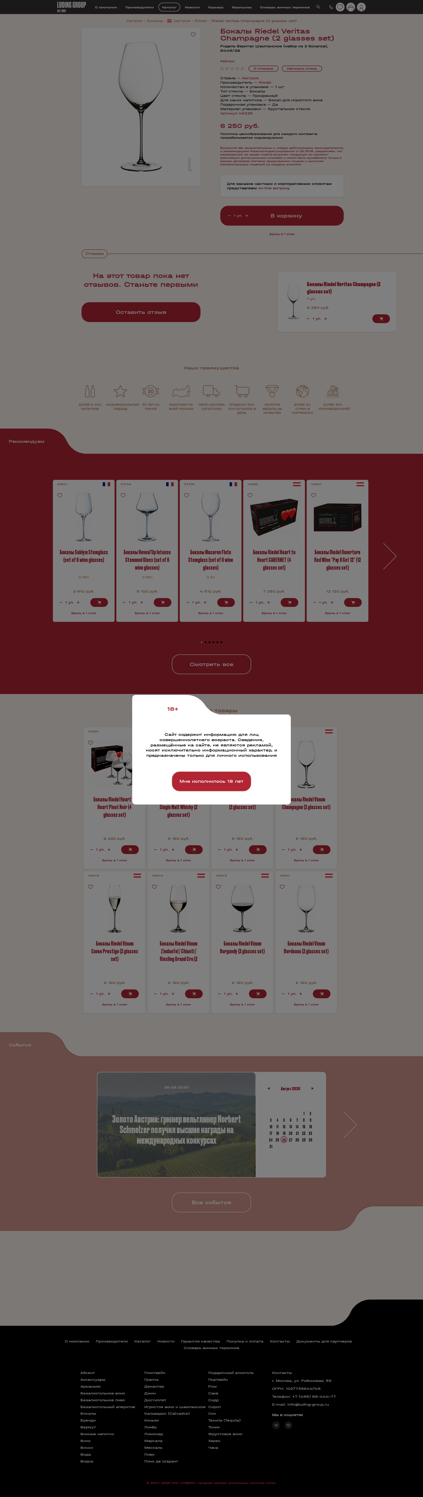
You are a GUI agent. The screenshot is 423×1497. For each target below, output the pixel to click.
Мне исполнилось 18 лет (211, 781)
